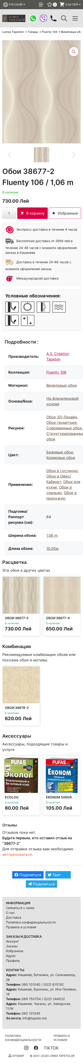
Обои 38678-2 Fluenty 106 (17, 709)
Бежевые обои (59, 452)
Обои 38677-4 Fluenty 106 (58, 620)
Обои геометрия (61, 422)
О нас (10, 913)
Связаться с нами (20, 908)
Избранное (14, 951)
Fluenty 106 (56, 372)
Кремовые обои (60, 457)
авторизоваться (17, 854)
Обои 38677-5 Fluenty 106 (17, 620)
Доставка (13, 917)
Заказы (12, 946)
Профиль (13, 960)
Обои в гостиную (62, 470)
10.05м (52, 548)
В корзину (35, 213)
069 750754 (31, 999)
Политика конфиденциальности (31, 922)
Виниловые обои (61, 385)
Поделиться (29, 875)
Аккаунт (12, 941)
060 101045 (31, 1013)
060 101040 (31, 984)
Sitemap (17, 1055)
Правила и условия (21, 927)
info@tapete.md (34, 1018)
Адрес (11, 956)
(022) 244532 (54, 999)
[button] (41, 154)
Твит (56, 875)
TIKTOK (51, 1048)
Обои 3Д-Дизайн (61, 417)
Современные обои (64, 428)
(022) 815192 (53, 984)
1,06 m (52, 535)
